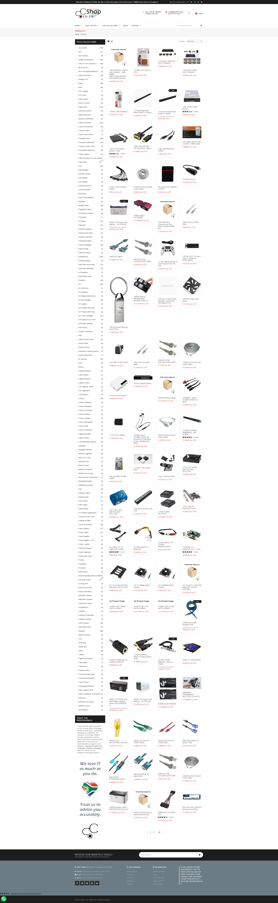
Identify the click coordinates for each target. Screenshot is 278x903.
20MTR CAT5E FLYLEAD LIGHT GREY (167, 775)
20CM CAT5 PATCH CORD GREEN (141, 741)
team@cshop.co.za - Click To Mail (92, 875)
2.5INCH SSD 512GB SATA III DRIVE (166, 607)
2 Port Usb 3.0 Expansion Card (189, 507)
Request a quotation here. (101, 867)
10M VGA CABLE (115, 256)
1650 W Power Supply (167, 398)
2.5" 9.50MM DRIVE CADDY (165, 586)
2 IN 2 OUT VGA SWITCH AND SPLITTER (115, 512)
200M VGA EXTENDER (167, 704)
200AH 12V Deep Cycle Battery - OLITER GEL (143, 700)
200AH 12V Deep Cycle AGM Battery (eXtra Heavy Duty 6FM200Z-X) (118, 702)
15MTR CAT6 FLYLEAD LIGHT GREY (192, 363)
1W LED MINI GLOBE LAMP (117, 477)
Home (77, 34)
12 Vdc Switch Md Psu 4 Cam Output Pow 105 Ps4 (167, 264)
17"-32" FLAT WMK (116, 435)
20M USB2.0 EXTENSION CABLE (117, 778)
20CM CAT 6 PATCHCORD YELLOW (118, 741)
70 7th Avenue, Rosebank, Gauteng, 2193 (96, 871)
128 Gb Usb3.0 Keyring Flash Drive (118, 328)
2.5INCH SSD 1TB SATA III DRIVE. (141, 607)
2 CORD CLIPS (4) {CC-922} (142, 469)
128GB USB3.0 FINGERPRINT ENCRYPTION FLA (141, 298)
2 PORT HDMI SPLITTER (163, 513)
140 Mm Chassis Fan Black (191, 300)
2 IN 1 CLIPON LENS (166, 476)
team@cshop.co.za (176, 12)
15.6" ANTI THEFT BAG (118, 362)
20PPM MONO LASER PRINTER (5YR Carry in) (118, 808)
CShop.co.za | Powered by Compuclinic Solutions (95, 900)
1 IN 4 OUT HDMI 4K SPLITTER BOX (166, 62)
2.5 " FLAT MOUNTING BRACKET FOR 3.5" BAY (118, 586)
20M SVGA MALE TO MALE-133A (191, 741)
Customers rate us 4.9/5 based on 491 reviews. (26, 893)
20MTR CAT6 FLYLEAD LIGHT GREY (192, 777)
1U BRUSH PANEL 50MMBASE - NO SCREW (190, 432)
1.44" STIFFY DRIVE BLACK (190, 108)
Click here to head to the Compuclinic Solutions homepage (89, 747)
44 (159, 832)
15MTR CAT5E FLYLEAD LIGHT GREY (167, 361)
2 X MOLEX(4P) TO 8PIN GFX (141, 548)
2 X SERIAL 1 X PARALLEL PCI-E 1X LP (191, 548)
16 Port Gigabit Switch (143, 383)
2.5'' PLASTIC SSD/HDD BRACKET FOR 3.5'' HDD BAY (192, 587)
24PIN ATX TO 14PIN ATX (166, 813)
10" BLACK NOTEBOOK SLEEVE (167, 188)
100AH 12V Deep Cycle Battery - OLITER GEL (118, 223)
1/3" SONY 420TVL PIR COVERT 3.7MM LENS (192, 143)
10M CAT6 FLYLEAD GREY (191, 223)
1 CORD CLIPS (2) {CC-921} (142, 71)
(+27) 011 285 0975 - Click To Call (92, 878)
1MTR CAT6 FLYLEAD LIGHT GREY (166, 436)
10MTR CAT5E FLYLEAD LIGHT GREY (142, 260)
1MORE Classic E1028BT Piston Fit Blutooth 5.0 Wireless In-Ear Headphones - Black (142, 439)
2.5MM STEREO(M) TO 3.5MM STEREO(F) (118, 661)
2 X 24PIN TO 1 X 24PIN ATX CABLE (116, 548)
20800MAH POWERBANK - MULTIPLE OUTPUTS (191, 694)
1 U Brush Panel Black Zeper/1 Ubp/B (167, 112)
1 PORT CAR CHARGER (118, 111)
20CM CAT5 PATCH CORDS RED (166, 741)
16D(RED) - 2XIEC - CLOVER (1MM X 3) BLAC (190, 400)
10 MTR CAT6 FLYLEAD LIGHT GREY (143, 188)
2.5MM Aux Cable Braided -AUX (190, 623)
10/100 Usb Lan (189, 179)
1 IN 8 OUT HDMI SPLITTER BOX (190, 71)
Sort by (182, 41)
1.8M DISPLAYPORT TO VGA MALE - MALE (142, 147)
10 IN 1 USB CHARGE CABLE (117, 188)
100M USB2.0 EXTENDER (139, 216)
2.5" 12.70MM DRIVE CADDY (142, 586)
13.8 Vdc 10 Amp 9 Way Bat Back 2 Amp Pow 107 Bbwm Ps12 (167, 301)
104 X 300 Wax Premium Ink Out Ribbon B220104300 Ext (166, 225)
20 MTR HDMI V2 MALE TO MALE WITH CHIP (142, 657)
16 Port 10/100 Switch (118, 395)
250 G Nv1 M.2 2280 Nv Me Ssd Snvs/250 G (192, 808)
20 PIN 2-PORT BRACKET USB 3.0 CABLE (165, 662)
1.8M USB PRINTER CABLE (166, 150)
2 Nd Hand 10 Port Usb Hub (143, 510)
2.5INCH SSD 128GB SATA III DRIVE (117, 607)
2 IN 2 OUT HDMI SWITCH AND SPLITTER (190, 469)
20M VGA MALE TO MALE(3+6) (141, 775)
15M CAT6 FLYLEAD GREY (142, 363)
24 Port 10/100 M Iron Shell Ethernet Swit (143, 813)
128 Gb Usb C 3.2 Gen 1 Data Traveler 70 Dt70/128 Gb (192, 258)
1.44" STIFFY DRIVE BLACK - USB (116, 150)
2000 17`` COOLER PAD (192, 660)
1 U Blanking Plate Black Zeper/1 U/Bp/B (142, 111)
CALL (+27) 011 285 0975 (153, 12)
